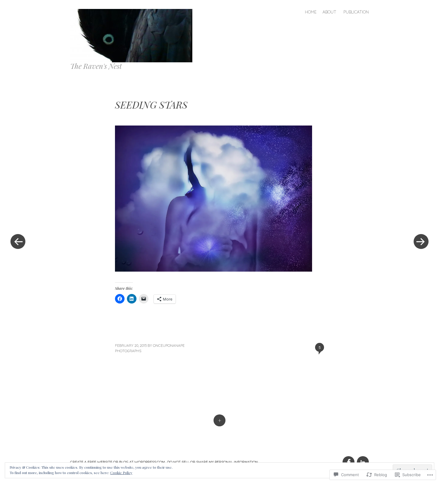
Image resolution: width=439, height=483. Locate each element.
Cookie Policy (121, 472)
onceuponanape (169, 345)
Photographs (128, 351)
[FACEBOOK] (348, 458)
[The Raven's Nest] (133, 35)
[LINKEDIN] (362, 458)
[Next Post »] (421, 241)
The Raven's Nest (96, 66)
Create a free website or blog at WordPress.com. (117, 462)
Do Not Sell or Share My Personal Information (212, 462)
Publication (356, 12)
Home (311, 12)
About (329, 12)
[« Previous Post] (18, 241)
